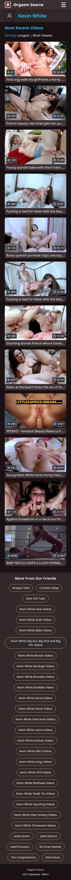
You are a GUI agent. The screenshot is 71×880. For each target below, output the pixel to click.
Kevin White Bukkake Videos (35, 687)
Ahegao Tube (21, 588)
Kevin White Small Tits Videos (35, 793)
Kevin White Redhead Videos (35, 783)
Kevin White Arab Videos (35, 620)
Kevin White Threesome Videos (35, 825)
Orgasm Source (28, 4)
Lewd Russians (20, 847)
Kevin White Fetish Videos (35, 708)
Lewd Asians (22, 836)
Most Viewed (42, 35)
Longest (23, 35)
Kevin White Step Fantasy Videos (35, 815)
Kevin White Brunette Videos (35, 677)
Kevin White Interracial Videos (35, 719)
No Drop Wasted (50, 847)
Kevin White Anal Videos (35, 609)
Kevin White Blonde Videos (35, 655)
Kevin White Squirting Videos (35, 804)
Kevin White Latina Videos (36, 730)
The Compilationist (23, 857)
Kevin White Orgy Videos (35, 762)
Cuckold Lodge (49, 588)
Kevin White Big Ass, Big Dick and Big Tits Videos (35, 643)
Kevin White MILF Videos (35, 751)
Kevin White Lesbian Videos (35, 740)
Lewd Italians (48, 836)
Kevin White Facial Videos (35, 698)
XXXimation (53, 857)
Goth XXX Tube (35, 598)
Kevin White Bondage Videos (35, 666)
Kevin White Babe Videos (35, 630)
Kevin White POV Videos (35, 772)
